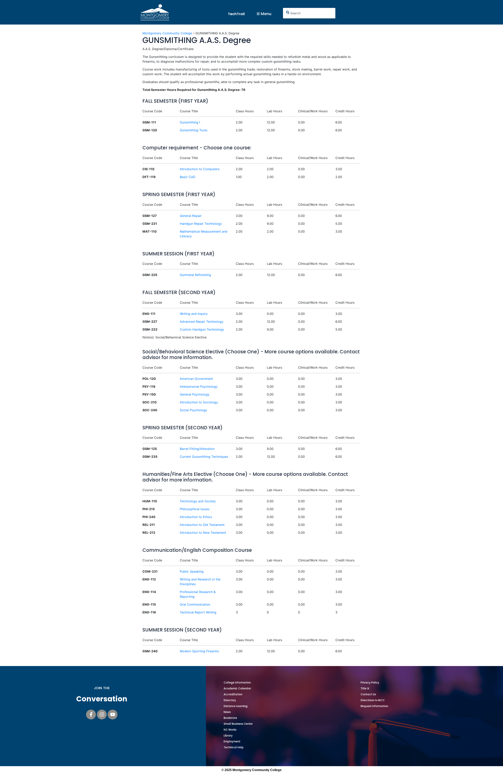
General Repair (191, 216)
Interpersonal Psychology (199, 386)
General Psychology (194, 394)
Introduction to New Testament (203, 533)
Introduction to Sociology (199, 402)
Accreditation (233, 694)
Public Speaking (192, 571)
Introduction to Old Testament (202, 525)
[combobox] (309, 13)
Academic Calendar (237, 688)
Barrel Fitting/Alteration (197, 449)
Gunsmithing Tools (193, 130)
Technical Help (233, 747)
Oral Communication (195, 604)
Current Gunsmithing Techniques (204, 457)
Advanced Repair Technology (201, 321)
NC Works (230, 730)
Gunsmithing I (190, 122)
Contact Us (368, 694)
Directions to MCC (373, 700)
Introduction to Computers (199, 169)
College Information (237, 682)
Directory (230, 700)
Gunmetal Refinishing (195, 275)
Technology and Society (198, 501)
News (227, 712)
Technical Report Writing (198, 612)
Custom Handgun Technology (202, 329)
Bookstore (230, 718)
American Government (196, 379)
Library (228, 735)
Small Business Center (238, 724)
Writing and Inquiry (194, 314)
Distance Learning (236, 706)
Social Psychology (193, 410)
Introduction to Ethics (196, 517)
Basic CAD (188, 177)
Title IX (365, 688)
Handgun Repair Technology (201, 224)
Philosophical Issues (194, 509)
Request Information (374, 706)
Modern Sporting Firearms (199, 651)
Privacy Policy (370, 682)
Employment (232, 741)
